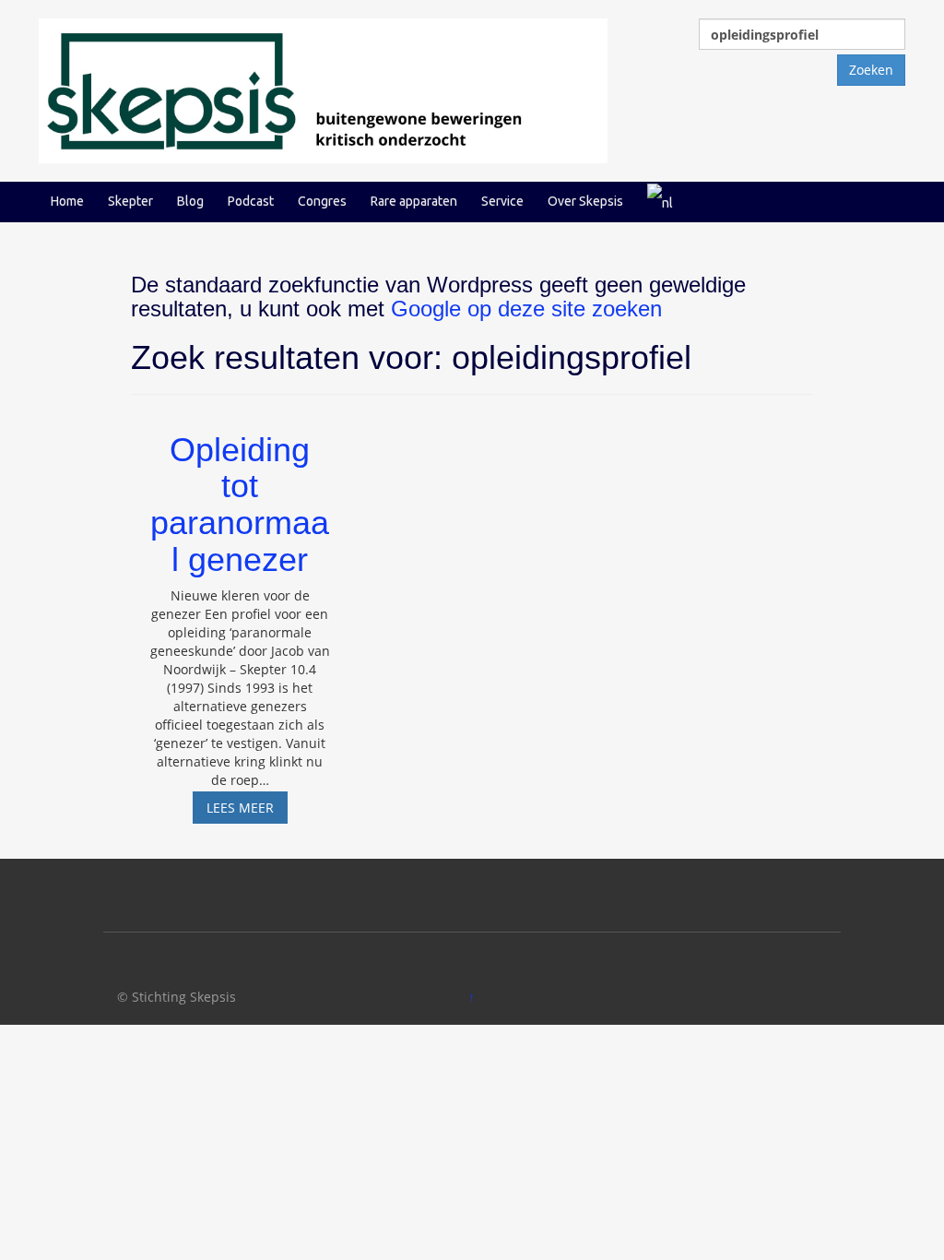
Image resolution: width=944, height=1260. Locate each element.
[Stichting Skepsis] (323, 89)
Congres (322, 201)
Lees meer (247, 811)
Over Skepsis (585, 201)
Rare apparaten (414, 201)
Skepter (130, 201)
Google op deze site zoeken (526, 308)
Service (502, 201)
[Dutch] (660, 201)
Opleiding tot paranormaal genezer (239, 504)
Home (67, 201)
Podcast (251, 201)
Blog (190, 201)
